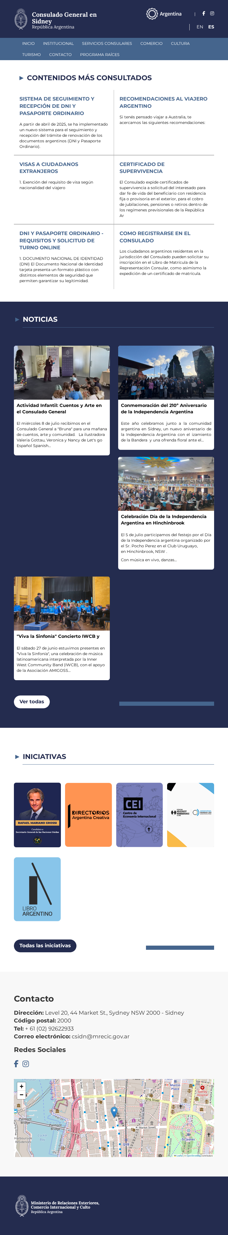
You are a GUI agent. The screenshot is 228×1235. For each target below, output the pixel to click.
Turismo (31, 54)
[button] (114, 1112)
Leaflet (179, 1155)
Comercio (151, 43)
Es (211, 27)
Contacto (60, 54)
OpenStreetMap (194, 1155)
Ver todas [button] (31, 702)
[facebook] (203, 13)
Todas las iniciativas (45, 946)
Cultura (180, 43)
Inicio (28, 43)
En (200, 27)
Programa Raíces (100, 54)
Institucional (58, 43)
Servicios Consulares (107, 43)
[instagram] (212, 13)
